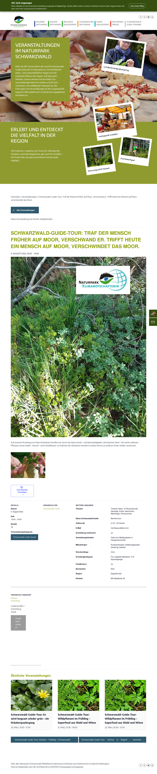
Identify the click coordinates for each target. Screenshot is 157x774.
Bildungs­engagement (70, 23)
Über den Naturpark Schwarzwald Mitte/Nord (31, 763)
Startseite (15, 196)
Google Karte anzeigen (18, 622)
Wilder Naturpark (55, 23)
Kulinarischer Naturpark (86, 23)
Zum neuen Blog (137, 6)
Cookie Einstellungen (99, 763)
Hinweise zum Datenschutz (76, 763)
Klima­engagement (102, 23)
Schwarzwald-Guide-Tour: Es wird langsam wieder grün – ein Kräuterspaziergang (30, 718)
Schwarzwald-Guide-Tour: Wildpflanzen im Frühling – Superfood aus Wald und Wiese (77, 718)
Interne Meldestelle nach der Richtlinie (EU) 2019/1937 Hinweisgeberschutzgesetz (47, 767)
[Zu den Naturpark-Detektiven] (153, 313)
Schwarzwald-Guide (51, 509)
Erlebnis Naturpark (41, 23)
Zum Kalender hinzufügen (22, 491)
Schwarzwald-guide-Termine (134, 23)
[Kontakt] (153, 321)
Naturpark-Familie (118, 23)
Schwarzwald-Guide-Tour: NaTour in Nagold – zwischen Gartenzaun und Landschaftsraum (111, 739)
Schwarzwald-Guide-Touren (24, 537)
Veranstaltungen (29, 196)
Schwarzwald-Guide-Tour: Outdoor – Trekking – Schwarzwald (42, 739)
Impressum (58, 763)
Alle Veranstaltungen (25, 210)
